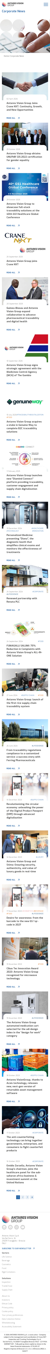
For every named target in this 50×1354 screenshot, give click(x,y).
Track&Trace (7, 1286)
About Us (6, 1296)
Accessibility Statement (11, 1326)
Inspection (6, 1282)
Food (4, 1268)
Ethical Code (7, 1303)
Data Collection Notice (11, 1319)
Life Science (7, 1257)
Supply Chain (7, 1290)
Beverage (6, 1260)
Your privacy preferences (12, 1315)
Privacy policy (7, 1307)
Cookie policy (7, 1311)
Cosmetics (6, 1264)
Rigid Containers (8, 1272)
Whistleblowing (8, 1323)
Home (6, 56)
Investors (6, 1300)
